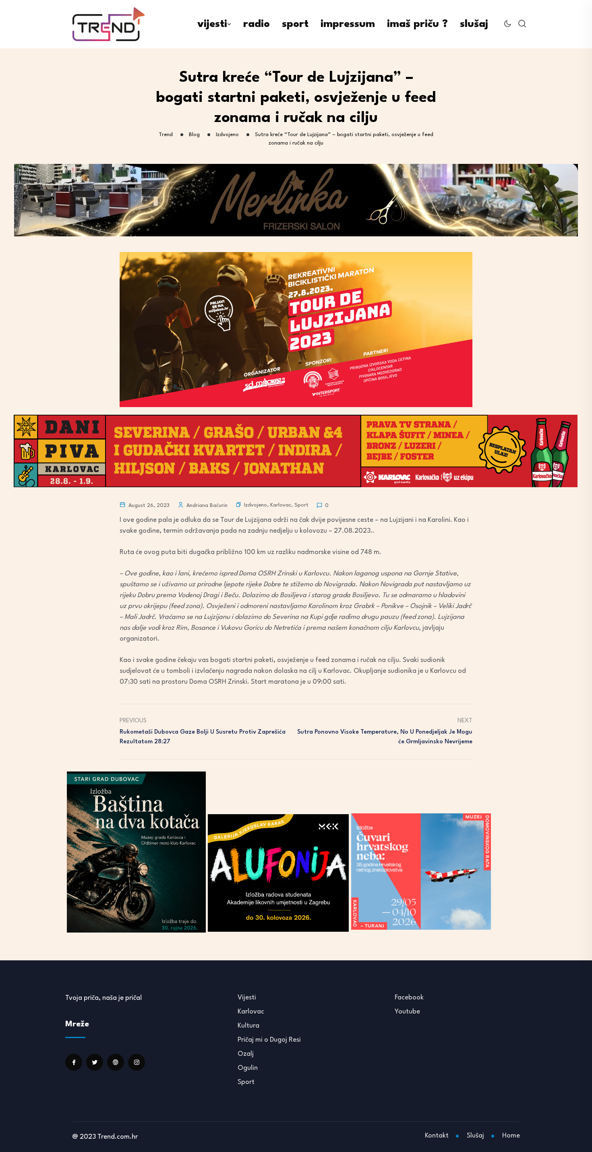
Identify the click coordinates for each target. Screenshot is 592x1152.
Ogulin (248, 1068)
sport (295, 24)
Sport (301, 505)
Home (511, 1135)
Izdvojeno (255, 505)
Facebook (409, 997)
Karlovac (280, 505)
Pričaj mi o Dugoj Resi (269, 1039)
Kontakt (437, 1135)
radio (256, 24)
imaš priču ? (417, 24)
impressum (348, 24)
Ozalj (246, 1054)
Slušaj (475, 1135)
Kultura (248, 1025)
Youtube (407, 1011)
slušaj (474, 24)
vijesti (212, 24)
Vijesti (247, 997)
